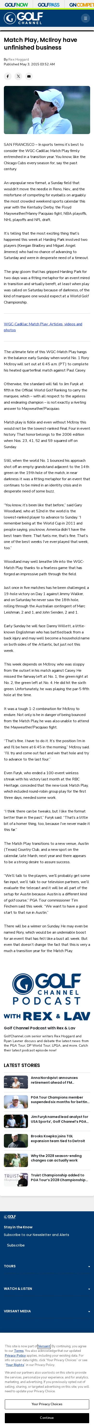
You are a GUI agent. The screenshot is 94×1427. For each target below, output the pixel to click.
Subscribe (16, 1245)
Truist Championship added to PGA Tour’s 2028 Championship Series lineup (58, 1178)
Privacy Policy (15, 1356)
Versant (44, 1346)
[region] (47, 1380)
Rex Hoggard (18, 59)
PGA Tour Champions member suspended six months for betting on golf (60, 1100)
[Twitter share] (18, 76)
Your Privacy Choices (47, 1404)
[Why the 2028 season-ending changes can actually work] (16, 1160)
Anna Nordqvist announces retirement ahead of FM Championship (54, 1080)
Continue (47, 1418)
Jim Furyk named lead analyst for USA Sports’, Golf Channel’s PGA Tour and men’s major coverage (59, 1119)
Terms (19, 1351)
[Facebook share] (8, 76)
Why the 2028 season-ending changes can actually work (56, 1158)
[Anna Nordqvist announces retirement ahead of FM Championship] (16, 1082)
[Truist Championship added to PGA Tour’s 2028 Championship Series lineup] (16, 1179)
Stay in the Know (18, 1227)
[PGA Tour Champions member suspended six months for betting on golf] (16, 1102)
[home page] (23, 18)
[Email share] (29, 76)
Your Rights (15, 1365)
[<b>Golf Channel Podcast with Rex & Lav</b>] (47, 997)
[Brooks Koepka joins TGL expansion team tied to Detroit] (16, 1140)
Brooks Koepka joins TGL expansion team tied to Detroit (58, 1138)
